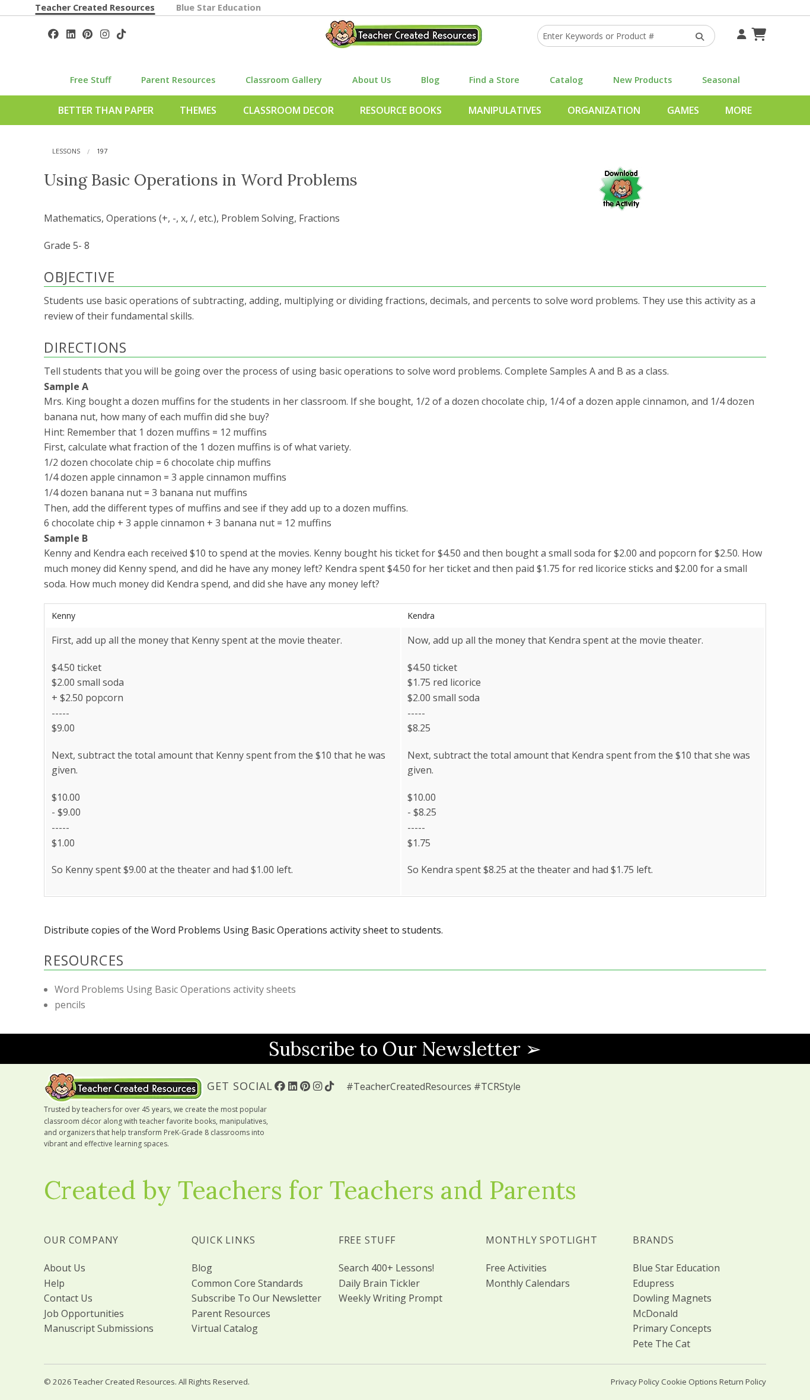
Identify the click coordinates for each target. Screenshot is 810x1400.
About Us (371, 79)
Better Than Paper (106, 110)
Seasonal (721, 79)
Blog (430, 79)
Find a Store (494, 79)
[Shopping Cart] (757, 32)
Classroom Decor (288, 110)
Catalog (566, 79)
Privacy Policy (635, 1381)
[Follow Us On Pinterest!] (87, 32)
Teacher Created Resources (95, 7)
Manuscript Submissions (99, 1328)
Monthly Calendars (528, 1283)
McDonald (655, 1313)
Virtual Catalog (225, 1328)
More (738, 110)
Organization (603, 110)
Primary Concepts (672, 1328)
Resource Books (401, 110)
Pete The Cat (661, 1343)
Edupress (653, 1283)
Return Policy (742, 1381)
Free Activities (516, 1267)
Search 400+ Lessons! (386, 1267)
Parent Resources (178, 79)
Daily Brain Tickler (379, 1283)
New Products (642, 79)
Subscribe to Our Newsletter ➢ (405, 1049)
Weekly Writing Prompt (390, 1298)
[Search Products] (696, 36)
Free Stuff (90, 79)
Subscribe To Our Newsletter (256, 1298)
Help (54, 1283)
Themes (198, 110)
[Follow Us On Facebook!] (53, 32)
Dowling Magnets (672, 1298)
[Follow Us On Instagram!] (104, 32)
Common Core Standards (247, 1283)
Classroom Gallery (283, 79)
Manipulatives (504, 110)
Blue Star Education (218, 7)
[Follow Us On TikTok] (121, 32)
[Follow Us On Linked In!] (70, 32)
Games (683, 110)
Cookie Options (689, 1381)
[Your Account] (740, 32)
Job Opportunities (84, 1313)
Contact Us (68, 1298)
